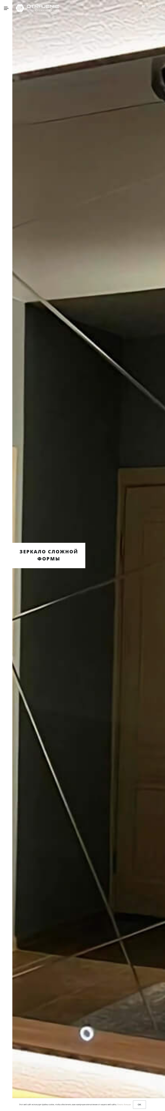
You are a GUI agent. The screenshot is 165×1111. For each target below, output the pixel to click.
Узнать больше (124, 1104)
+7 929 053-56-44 (147, 6)
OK (139, 1104)
